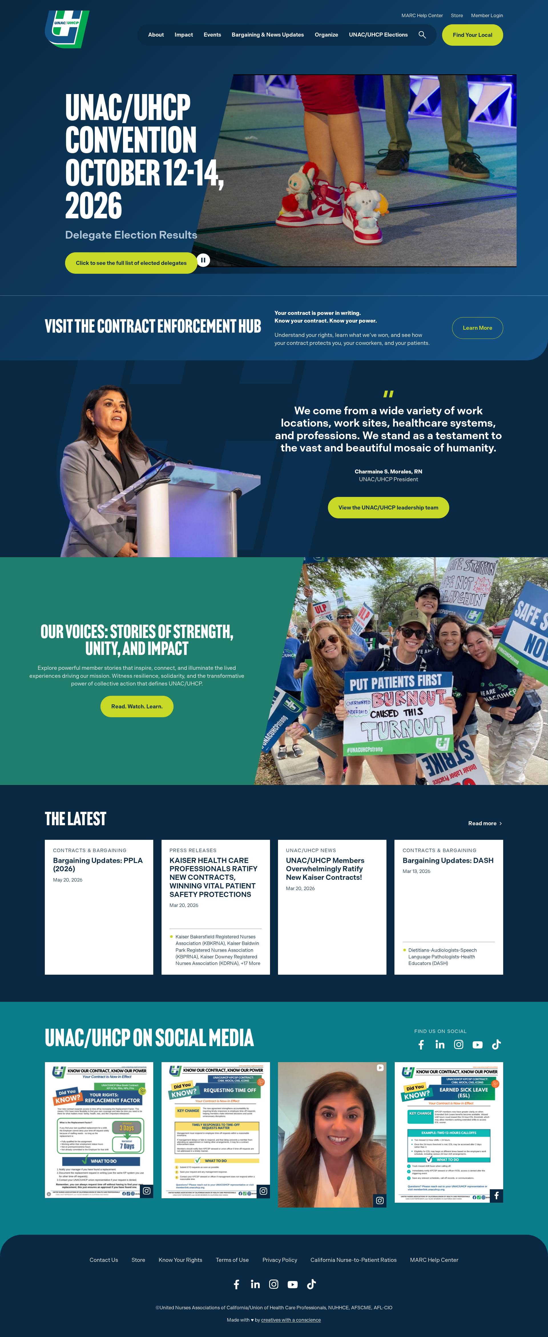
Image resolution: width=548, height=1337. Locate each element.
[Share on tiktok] (311, 1284)
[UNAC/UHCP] (67, 29)
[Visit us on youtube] (477, 1044)
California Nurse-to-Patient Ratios (354, 1260)
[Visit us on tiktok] (496, 1044)
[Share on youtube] (292, 1284)
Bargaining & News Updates (268, 34)
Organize (326, 34)
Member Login (487, 15)
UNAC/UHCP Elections (378, 34)
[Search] (422, 35)
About (156, 34)
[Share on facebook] (236, 1284)
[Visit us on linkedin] (440, 1044)
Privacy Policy (280, 1260)
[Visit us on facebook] (421, 1044)
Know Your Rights (180, 1260)
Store (457, 15)
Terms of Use (232, 1260)
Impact (184, 34)
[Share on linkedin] (255, 1284)
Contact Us (104, 1260)
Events (212, 34)
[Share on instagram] (274, 1284)
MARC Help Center (422, 15)
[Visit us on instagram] (459, 1044)
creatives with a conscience (291, 1320)
